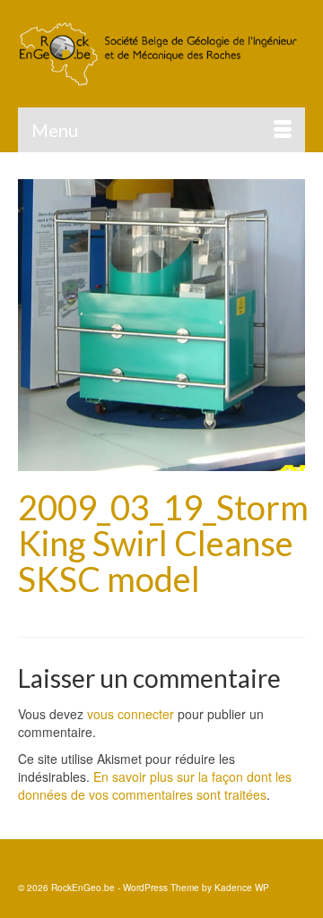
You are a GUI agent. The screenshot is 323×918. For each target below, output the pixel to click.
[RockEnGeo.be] (161, 53)
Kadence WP (241, 887)
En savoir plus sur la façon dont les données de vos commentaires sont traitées (155, 785)
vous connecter (130, 714)
